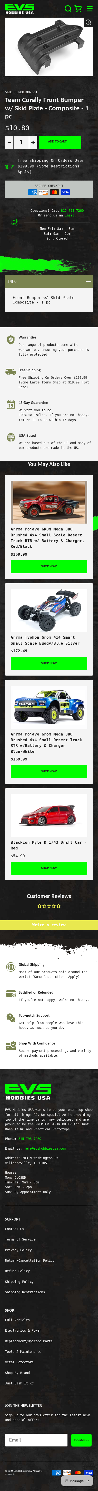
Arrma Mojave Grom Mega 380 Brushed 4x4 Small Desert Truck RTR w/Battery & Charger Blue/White (46, 743)
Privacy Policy (18, 1250)
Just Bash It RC (19, 1383)
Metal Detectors (19, 1362)
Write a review (49, 925)
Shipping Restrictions (25, 1292)
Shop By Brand (17, 1373)
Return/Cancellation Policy (29, 1260)
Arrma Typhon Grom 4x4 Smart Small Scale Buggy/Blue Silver (45, 640)
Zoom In (88, 22)
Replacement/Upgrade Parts (29, 1341)
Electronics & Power (23, 1330)
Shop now (49, 566)
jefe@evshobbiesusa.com (45, 1148)
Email (69, 215)
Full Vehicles (17, 1320)
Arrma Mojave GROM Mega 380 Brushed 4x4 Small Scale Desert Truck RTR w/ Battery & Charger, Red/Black (47, 538)
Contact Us (14, 1229)
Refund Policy (17, 1271)
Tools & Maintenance (23, 1352)
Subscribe (81, 1440)
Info (50, 281)
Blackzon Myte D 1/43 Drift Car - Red (49, 845)
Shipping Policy (19, 1282)
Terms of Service (20, 1239)
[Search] (68, 8)
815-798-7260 (72, 210)
